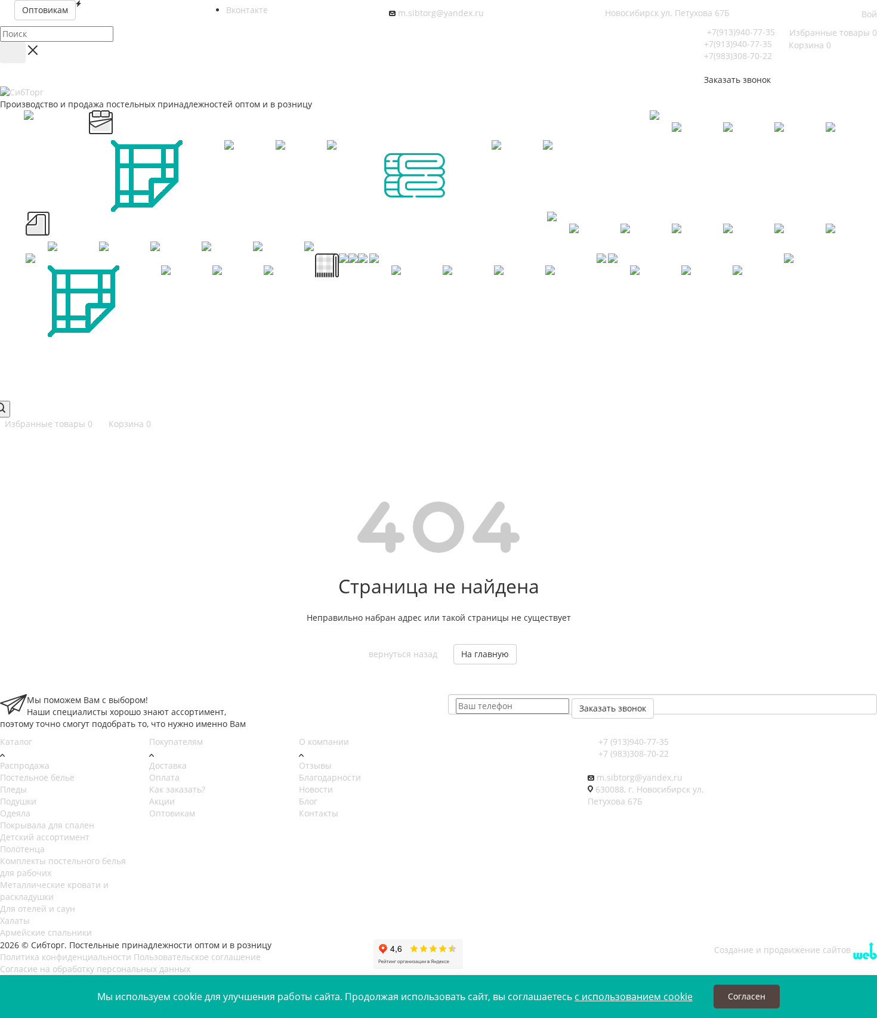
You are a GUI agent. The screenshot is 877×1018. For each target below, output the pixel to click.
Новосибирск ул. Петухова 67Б (667, 12)
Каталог (16, 741)
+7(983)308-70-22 (738, 55)
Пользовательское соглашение (197, 957)
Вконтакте (247, 10)
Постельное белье (37, 777)
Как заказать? (177, 789)
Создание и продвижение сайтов (783, 949)
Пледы (13, 789)
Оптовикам (172, 813)
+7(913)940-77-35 (741, 32)
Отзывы (315, 765)
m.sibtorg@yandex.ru (441, 12)
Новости (316, 789)
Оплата (164, 777)
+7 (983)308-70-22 (632, 753)
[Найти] (13, 52)
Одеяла (15, 813)
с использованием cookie (634, 996)
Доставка (168, 765)
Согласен (746, 996)
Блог (308, 801)
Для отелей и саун (37, 908)
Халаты (15, 920)
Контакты (318, 813)
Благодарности (330, 777)
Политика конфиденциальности (65, 957)
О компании (324, 741)
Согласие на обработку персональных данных (95, 968)
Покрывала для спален (47, 825)
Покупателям (176, 741)
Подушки (18, 801)
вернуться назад (403, 654)
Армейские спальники (46, 932)
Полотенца (22, 849)
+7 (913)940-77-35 (632, 741)
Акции (162, 801)
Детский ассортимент (44, 837)
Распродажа (25, 765)
